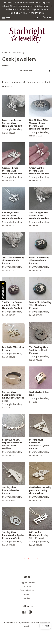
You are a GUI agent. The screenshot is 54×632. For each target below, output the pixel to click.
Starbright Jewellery (30, 622)
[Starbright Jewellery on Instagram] (30, 612)
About (27, 594)
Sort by (5, 65)
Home (4, 53)
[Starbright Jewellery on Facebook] (24, 612)
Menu (8, 17)
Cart (49, 17)
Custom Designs (27, 590)
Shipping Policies (27, 582)
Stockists (27, 586)
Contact (27, 598)
